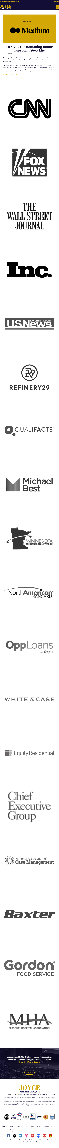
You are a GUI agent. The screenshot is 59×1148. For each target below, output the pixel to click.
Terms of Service (33, 1141)
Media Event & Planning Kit (12, 1129)
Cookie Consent (51, 1139)
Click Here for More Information (19, 1118)
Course (26, 1126)
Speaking (4, 1126)
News (38, 1126)
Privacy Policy (25, 1141)
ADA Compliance (42, 1139)
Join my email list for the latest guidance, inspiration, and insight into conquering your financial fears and (29, 1059)
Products (53, 1126)
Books (32, 1126)
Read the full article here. (10, 74)
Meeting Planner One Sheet (10, 1)
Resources (46, 1126)
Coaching (19, 1126)
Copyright (6, 1139)
